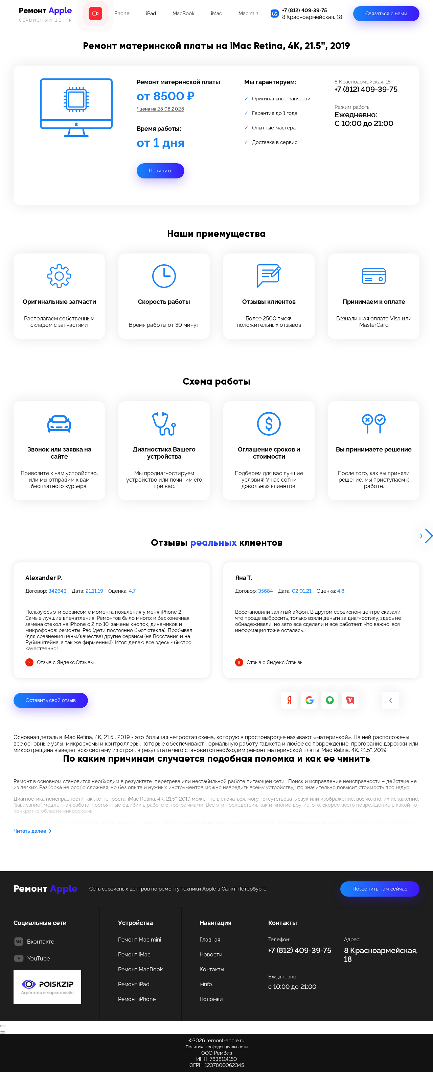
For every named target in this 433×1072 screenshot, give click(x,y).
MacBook (184, 13)
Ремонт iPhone (137, 999)
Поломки (211, 999)
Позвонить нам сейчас (379, 889)
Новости (211, 954)
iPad (151, 13)
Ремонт (45, 14)
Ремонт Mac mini (139, 939)
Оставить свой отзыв (51, 700)
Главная (210, 939)
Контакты (212, 969)
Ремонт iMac (134, 954)
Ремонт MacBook (140, 969)
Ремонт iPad (134, 984)
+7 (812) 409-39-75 (304, 10)
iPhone (121, 13)
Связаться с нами (386, 13)
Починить (160, 171)
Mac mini (248, 13)
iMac (216, 13)
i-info (206, 984)
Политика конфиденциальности (217, 1047)
